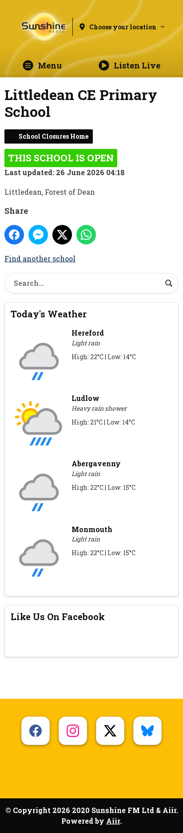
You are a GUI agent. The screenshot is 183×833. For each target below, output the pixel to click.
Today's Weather (49, 314)
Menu (50, 65)
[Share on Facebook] (14, 234)
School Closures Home (53, 136)
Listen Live (137, 65)
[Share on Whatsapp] (86, 234)
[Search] (168, 283)
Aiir (113, 820)
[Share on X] (62, 234)
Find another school (40, 258)
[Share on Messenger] (38, 234)
